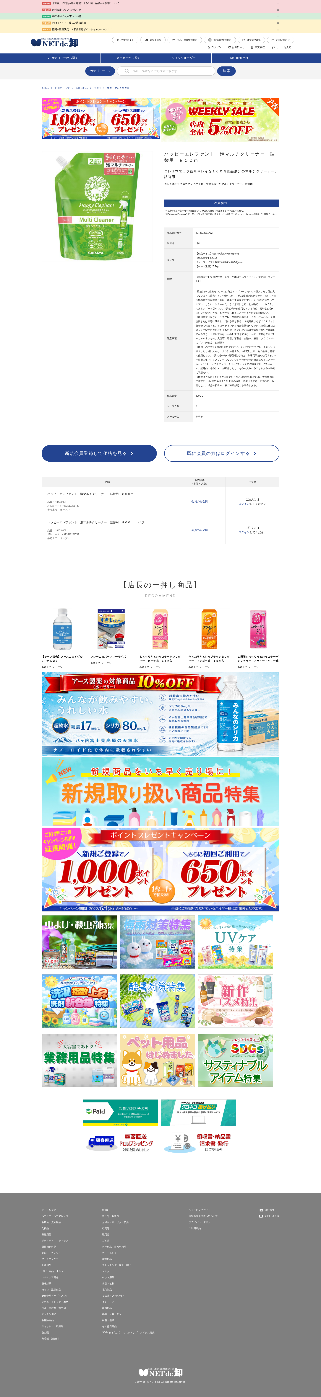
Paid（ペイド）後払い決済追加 (69, 22)
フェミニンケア (50, 1259)
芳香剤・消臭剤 (50, 1338)
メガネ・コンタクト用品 (55, 1301)
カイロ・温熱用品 (51, 1289)
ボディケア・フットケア (55, 1240)
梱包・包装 (108, 1320)
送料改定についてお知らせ (66, 9)
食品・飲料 (108, 1283)
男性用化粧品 (49, 1246)
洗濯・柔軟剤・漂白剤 (54, 1308)
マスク (105, 1271)
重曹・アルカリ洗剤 (118, 88)
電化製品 (107, 1289)
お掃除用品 (82, 88)
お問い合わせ (283, 40)
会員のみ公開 (199, 501)
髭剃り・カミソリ (51, 1252)
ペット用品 (108, 1277)
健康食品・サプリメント (55, 1295)
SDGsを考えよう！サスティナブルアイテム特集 (128, 1332)
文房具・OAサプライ (113, 1295)
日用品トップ (62, 88)
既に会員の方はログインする (218, 453)
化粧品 (45, 1228)
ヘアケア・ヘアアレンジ (55, 1216)
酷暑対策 (46, 1283)
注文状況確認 (253, 40)
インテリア (108, 1301)
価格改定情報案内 (222, 40)
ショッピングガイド (199, 1210)
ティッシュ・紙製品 (52, 1326)
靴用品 (105, 1234)
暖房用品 (107, 1308)
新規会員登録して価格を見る (96, 453)
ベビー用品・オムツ (52, 1271)
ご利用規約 (195, 1228)
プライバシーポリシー (201, 1222)
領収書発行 (155, 40)
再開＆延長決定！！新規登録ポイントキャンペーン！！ (82, 29)
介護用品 (46, 1265)
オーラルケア (49, 1210)
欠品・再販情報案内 (187, 40)
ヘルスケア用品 (50, 1277)
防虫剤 (45, 1332)
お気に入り (238, 47)
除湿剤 (105, 1210)
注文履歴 (259, 47)
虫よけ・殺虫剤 (110, 1216)
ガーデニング (109, 1252)
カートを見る (283, 47)
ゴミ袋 (105, 1240)
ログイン (216, 47)
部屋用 (97, 88)
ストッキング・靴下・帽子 (116, 1265)
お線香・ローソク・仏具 (115, 1222)
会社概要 (270, 1210)
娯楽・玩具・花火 (111, 1314)
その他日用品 (109, 1326)
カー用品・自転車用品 (114, 1246)
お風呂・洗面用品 (51, 1222)
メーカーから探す (128, 57)
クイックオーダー (184, 57)
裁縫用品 (46, 1234)
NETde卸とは (239, 57)
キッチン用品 (49, 1314)
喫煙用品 (107, 1259)
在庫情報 (220, 203)
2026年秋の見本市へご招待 (66, 16)
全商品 (45, 88)
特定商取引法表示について (203, 1216)
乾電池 (105, 1228)
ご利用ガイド (127, 40)
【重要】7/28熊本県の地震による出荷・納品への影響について (85, 3)
